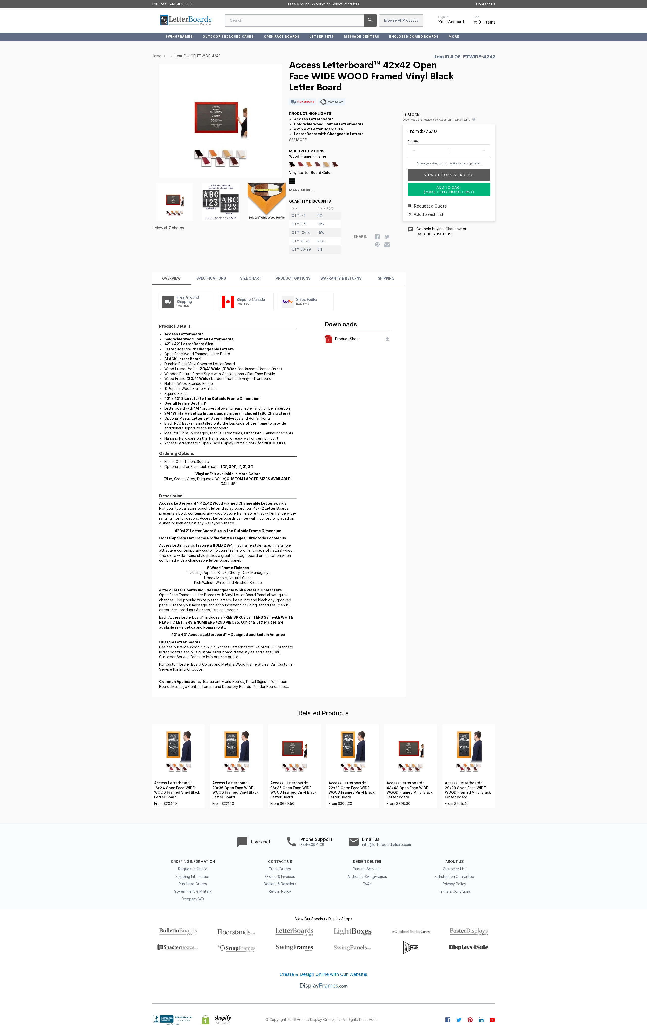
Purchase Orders (193, 884)
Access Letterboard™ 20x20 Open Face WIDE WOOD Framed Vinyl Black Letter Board (468, 790)
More (454, 36)
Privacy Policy (454, 884)
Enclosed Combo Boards (413, 36)
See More (298, 140)
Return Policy (280, 891)
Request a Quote (192, 869)
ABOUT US (454, 862)
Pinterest (470, 1020)
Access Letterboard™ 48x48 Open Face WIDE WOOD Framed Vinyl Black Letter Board (410, 790)
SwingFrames (179, 36)
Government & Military (193, 891)
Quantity (413, 141)
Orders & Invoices (280, 876)
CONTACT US (280, 862)
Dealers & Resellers (280, 884)
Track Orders (280, 869)
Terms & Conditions (454, 891)
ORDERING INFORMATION (193, 862)
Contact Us (485, 4)
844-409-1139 (181, 4)
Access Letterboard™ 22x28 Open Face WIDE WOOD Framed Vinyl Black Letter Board (352, 790)
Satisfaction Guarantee (454, 876)
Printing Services (367, 869)
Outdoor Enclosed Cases (228, 36)
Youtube (492, 1020)
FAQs (367, 884)
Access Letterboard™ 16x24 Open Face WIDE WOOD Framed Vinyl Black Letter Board (177, 790)
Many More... (301, 190)
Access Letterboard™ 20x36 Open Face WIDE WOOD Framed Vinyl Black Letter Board (235, 790)
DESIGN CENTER (367, 862)
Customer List (454, 869)
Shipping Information (192, 876)
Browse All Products (401, 20)
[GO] (370, 20)
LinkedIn (481, 1020)
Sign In (443, 17)
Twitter (459, 1020)
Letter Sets (322, 36)
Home (156, 56)
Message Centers (361, 36)
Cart (476, 17)
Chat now (454, 229)
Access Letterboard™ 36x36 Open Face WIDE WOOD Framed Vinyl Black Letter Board (293, 790)
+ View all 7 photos (168, 228)
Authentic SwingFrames (367, 876)
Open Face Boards (281, 36)
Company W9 (192, 899)
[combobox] (301, 20)
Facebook (448, 1020)
